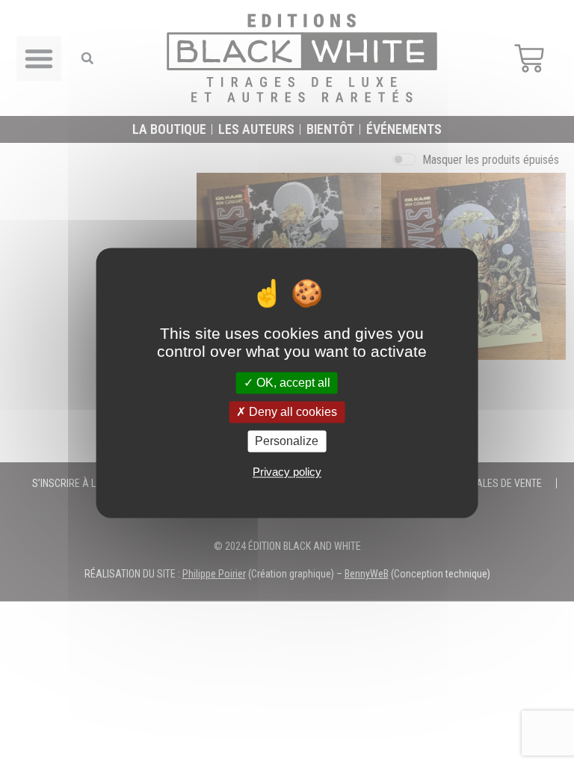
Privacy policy (287, 472)
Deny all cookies (291, 411)
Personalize (286, 441)
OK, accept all (291, 382)
